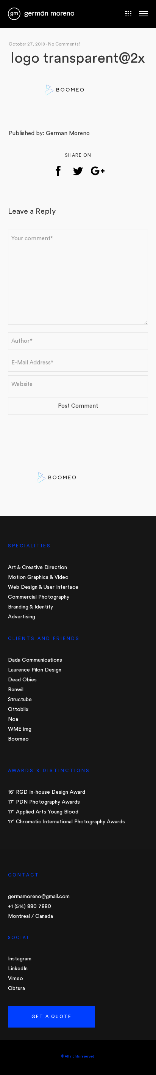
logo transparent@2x (78, 58)
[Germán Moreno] (41, 13)
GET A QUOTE (51, 1016)
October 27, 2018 (27, 44)
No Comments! (64, 44)
